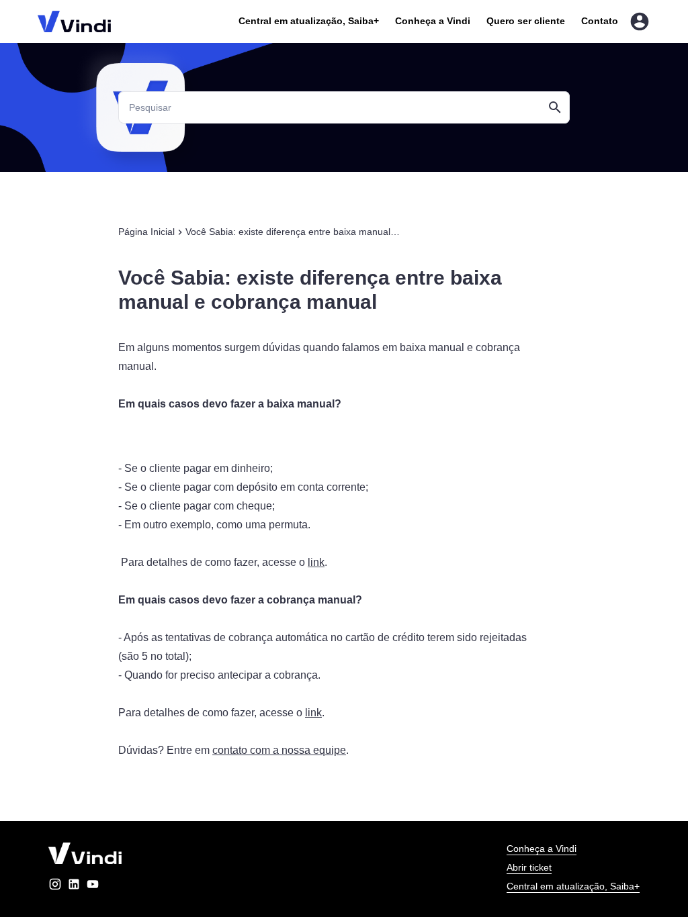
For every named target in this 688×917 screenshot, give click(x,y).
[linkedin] (74, 886)
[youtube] (92, 886)
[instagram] (55, 886)
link (316, 562)
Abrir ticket (529, 867)
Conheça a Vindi (432, 20)
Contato (599, 20)
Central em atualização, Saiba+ (309, 20)
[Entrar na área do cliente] (639, 21)
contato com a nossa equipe (279, 750)
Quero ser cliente (525, 20)
